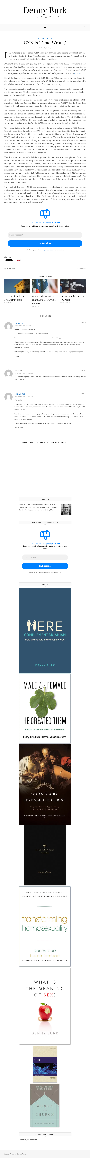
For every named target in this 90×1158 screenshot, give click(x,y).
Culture (40, 39)
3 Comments (81, 268)
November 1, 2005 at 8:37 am (23, 326)
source (77, 73)
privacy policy (49, 250)
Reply (83, 323)
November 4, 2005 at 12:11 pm (23, 396)
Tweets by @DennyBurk (28, 1140)
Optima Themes (22, 1154)
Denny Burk (45, 10)
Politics (49, 39)
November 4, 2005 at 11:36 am (23, 373)
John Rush (18, 323)
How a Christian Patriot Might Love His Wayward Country (44, 300)
